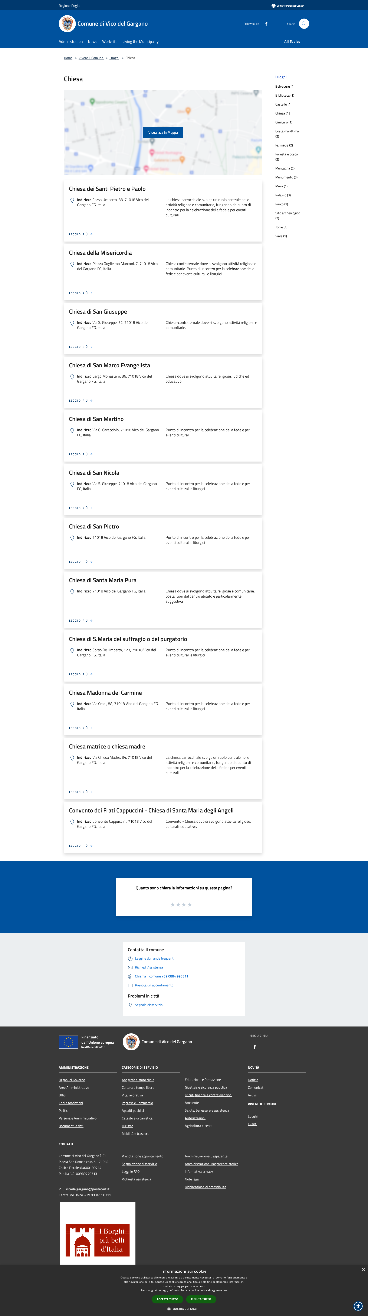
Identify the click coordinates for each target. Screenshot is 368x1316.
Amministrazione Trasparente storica (211, 1163)
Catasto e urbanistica (137, 1118)
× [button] (363, 1269)
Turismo (127, 1125)
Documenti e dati (71, 1125)
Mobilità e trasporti (136, 1133)
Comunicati (256, 1087)
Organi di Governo (72, 1079)
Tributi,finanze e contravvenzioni (208, 1094)
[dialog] (184, 1290)
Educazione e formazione (203, 1079)
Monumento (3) (286, 177)
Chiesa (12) (283, 113)
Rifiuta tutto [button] (201, 1299)
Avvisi (252, 1095)
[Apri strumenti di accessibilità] (358, 1306)
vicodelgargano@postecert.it (87, 1188)
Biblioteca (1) (284, 95)
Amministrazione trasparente (206, 1156)
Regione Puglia (69, 5)
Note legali (192, 1179)
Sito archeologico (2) (287, 215)
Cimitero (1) (283, 122)
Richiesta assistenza (136, 1179)
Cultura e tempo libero (138, 1087)
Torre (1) (281, 227)
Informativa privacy (199, 1171)
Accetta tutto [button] (167, 1299)
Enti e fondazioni (71, 1102)
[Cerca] (304, 24)
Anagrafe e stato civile (138, 1079)
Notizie (253, 1079)
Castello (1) (283, 104)
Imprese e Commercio (137, 1102)
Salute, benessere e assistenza (207, 1110)
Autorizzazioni (195, 1118)
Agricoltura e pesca (199, 1125)
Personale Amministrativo (77, 1118)
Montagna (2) (285, 168)
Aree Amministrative (74, 1087)
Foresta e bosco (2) (286, 157)
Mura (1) (281, 186)
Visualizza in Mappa (163, 132)
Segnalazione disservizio (139, 1163)
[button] (184, 1309)
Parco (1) (281, 204)
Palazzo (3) (283, 195)
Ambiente (192, 1102)
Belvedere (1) (284, 86)
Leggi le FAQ (131, 1171)
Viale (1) (281, 236)
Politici (64, 1110)
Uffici (62, 1095)
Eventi (252, 1123)
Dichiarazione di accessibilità (205, 1186)
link (225, 1290)
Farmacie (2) (284, 145)
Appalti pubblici (133, 1110)
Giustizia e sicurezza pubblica (206, 1087)
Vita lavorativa (132, 1095)
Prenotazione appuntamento (142, 1156)
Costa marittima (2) (287, 134)
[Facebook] (264, 23)
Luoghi (114, 57)
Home (68, 57)
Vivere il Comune (91, 57)
